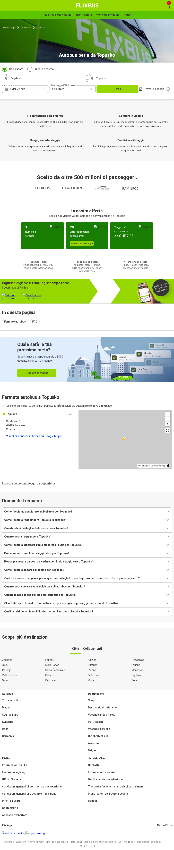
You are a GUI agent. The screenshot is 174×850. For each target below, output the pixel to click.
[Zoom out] (167, 419)
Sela (134, 680)
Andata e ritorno (44, 69)
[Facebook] (157, 833)
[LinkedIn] (160, 833)
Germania (8, 736)
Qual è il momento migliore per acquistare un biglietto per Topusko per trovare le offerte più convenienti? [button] (72, 578)
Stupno (136, 665)
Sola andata (16, 69)
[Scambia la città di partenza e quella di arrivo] (87, 78)
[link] (87, 359)
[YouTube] (159, 833)
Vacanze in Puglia (99, 729)
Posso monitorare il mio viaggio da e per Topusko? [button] (36, 553)
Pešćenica (138, 660)
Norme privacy (36, 841)
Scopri (92, 700)
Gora (91, 680)
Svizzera (7, 721)
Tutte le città (10, 700)
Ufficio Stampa (11, 779)
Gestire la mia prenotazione (105, 779)
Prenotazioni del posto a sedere (108, 793)
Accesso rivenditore (14, 815)
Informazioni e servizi (101, 772)
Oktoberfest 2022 (99, 736)
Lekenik (49, 660)
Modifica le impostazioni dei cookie (142, 841)
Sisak (5, 665)
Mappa (6, 707)
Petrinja (6, 670)
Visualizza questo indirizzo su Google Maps (33, 436)
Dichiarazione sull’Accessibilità (100, 841)
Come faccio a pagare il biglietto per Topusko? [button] (34, 569)
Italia (5, 729)
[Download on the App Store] (35, 833)
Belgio (92, 750)
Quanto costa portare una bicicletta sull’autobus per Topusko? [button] (44, 586)
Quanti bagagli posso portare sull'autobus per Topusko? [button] (40, 594)
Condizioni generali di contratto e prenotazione (32, 786)
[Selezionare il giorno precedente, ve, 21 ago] (39, 89)
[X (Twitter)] (161, 833)
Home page (9, 27)
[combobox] (47, 78)
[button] (38, 414)
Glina (5, 680)
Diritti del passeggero (57, 841)
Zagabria (7, 660)
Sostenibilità (10, 808)
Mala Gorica (52, 665)
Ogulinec (137, 675)
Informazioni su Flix (14, 765)
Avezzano (94, 743)
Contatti (93, 765)
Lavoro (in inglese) (13, 772)
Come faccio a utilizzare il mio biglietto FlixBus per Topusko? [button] (43, 545)
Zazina (92, 670)
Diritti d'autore (11, 800)
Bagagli (93, 800)
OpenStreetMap (158, 465)
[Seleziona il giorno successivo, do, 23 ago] (44, 89)
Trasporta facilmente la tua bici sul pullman (115, 786)
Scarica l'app (10, 714)
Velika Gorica (9, 675)
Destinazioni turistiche (102, 707)
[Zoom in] (167, 414)
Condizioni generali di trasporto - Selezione (29, 793)
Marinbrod (137, 670)
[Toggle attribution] (168, 466)
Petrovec (51, 680)
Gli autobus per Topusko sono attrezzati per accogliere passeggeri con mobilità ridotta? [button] (61, 603)
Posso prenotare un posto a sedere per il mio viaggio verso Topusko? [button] (49, 561)
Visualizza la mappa (82, 243)
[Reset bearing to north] (167, 423)
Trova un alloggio (154, 89)
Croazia (41, 27)
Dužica (92, 660)
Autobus (26, 27)
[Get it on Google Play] (13, 833)
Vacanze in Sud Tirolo (101, 714)
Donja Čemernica (55, 670)
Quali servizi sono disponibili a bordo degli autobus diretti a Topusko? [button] (48, 611)
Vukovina (93, 675)
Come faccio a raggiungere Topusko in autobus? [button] (35, 520)
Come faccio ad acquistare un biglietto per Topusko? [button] (38, 511)
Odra (48, 675)
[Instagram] (158, 833)
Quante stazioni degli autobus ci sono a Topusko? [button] (36, 528)
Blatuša (92, 665)
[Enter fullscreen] (167, 430)
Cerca (117, 89)
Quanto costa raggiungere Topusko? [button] (28, 536)
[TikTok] (162, 833)
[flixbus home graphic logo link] (87, 5)
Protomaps (143, 465)
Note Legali (76, 841)
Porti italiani (95, 721)
